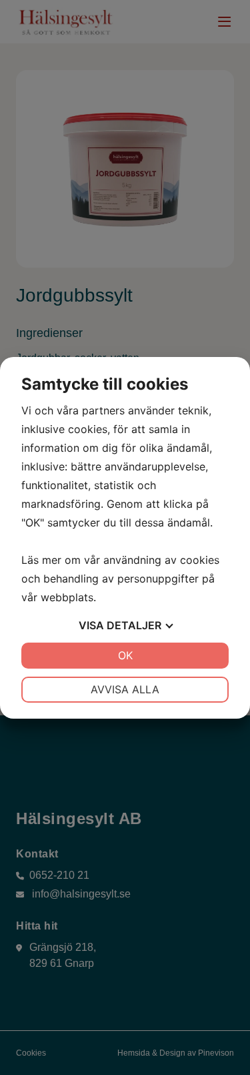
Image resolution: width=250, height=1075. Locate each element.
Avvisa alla (125, 689)
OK (125, 655)
